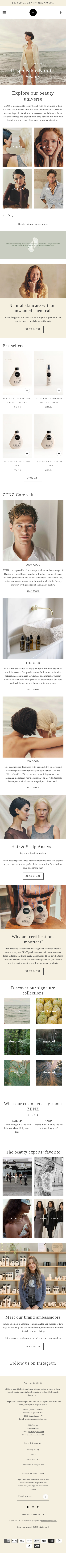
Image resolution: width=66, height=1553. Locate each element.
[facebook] (28, 1507)
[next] (13, 215)
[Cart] (61, 12)
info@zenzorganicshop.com (36, 1419)
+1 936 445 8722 (36, 1435)
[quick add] (27, 390)
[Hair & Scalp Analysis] (33, 817)
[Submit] (45, 1497)
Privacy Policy (33, 1449)
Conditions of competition (33, 1464)
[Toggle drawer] (4, 12)
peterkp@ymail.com (36, 1431)
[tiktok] (38, 1507)
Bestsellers (13, 345)
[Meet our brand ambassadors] (33, 1276)
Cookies (33, 1454)
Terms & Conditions (33, 1459)
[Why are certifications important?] (33, 907)
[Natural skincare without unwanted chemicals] (33, 281)
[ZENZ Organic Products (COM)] (33, 12)
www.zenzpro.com (49, 1521)
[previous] (3, 215)
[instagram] (33, 1507)
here (46, 1527)
